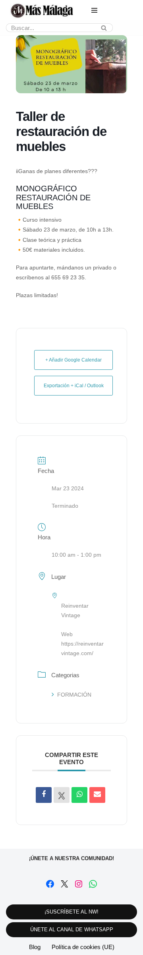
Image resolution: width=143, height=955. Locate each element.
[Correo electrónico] (97, 795)
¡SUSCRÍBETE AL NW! (71, 912)
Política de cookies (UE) (83, 947)
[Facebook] (50, 884)
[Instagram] (78, 884)
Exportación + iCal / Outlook (74, 385)
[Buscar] (104, 27)
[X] (64, 884)
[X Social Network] (62, 795)
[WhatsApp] (93, 884)
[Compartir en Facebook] (44, 795)
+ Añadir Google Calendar (73, 360)
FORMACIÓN (74, 694)
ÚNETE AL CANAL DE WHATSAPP (71, 929)
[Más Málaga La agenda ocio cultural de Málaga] (41, 11)
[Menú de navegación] (94, 10)
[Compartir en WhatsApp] (79, 795)
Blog (35, 947)
